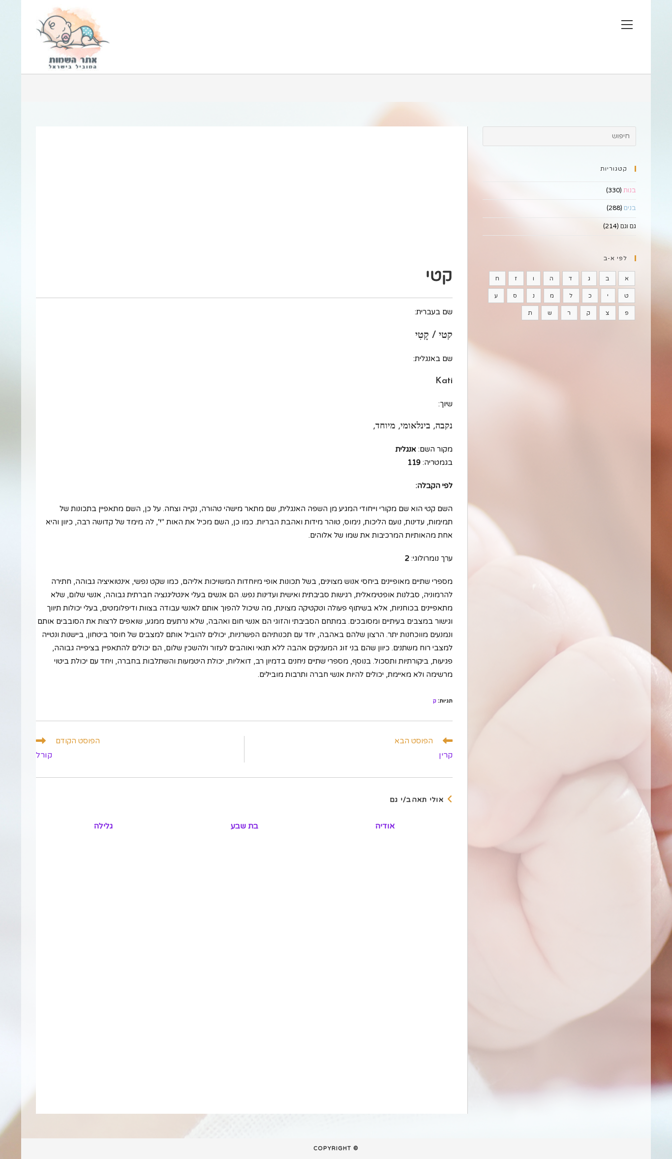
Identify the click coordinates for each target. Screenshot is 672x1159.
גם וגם (628, 226)
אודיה (385, 826)
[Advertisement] (244, 195)
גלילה (103, 826)
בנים (630, 208)
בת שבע (244, 826)
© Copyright (336, 1148)
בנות (629, 190)
